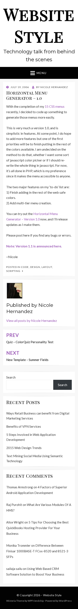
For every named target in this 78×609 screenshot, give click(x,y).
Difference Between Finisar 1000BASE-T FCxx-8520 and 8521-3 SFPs (37, 551)
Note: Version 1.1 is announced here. (34, 246)
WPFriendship (36, 600)
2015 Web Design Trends (24, 448)
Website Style (39, 25)
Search (11, 377)
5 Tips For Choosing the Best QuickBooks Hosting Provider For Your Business (37, 527)
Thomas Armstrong (19, 487)
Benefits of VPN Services (23, 426)
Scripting (13, 271)
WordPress (65, 600)
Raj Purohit (14, 505)
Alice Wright (15, 522)
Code (25, 267)
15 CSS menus (54, 106)
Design (35, 267)
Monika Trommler (18, 545)
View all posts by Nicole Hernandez (31, 320)
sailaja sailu (14, 569)
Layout (47, 267)
